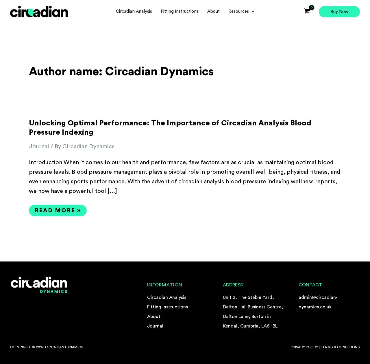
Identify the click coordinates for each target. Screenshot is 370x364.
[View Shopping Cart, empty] (307, 12)
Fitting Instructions (167, 307)
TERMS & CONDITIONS (340, 347)
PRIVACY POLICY (304, 347)
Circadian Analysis (166, 297)
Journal (39, 146)
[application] (251, 11)
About (153, 316)
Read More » (60, 209)
